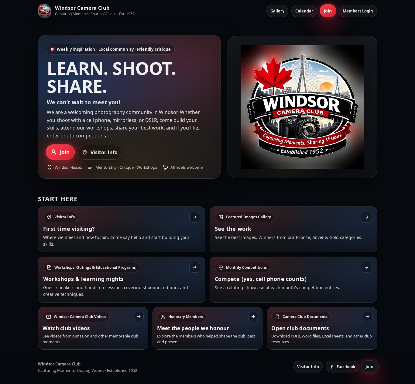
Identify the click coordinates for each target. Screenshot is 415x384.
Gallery (277, 11)
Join (328, 11)
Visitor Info (104, 152)
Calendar (304, 11)
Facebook (346, 366)
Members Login (358, 11)
